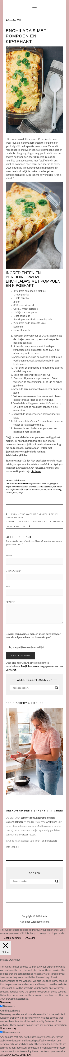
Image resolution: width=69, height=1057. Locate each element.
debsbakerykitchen (20, 487)
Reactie (10, 602)
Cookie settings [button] (12, 938)
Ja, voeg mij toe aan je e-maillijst (26, 647)
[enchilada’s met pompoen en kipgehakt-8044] (34, 89)
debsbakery (19, 481)
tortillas (9, 493)
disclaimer (36, 471)
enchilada (33, 487)
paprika (27, 490)
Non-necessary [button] (8, 1028)
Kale (45, 916)
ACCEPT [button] (30, 938)
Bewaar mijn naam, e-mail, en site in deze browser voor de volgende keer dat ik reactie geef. (33, 636)
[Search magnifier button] (56, 688)
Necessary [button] (6, 1002)
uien (15, 493)
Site (8, 586)
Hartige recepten (33, 484)
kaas (41, 487)
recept (44, 490)
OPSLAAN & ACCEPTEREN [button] (15, 1055)
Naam (9, 555)
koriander (57, 487)
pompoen (36, 490)
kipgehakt (48, 487)
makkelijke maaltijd (14, 490)
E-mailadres (13, 571)
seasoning (57, 490)
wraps (20, 493)
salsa (50, 490)
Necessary (9, 1006)
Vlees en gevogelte (50, 484)
